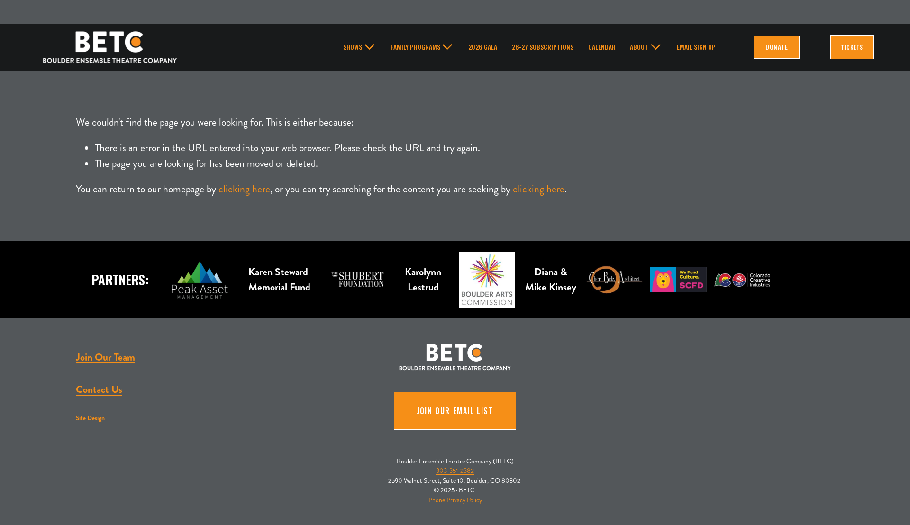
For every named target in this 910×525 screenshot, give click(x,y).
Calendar (602, 47)
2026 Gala (482, 47)
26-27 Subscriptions (542, 47)
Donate (776, 47)
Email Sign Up (696, 47)
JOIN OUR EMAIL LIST (455, 410)
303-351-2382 (455, 470)
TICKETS (852, 47)
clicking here (244, 189)
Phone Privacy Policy (455, 500)
